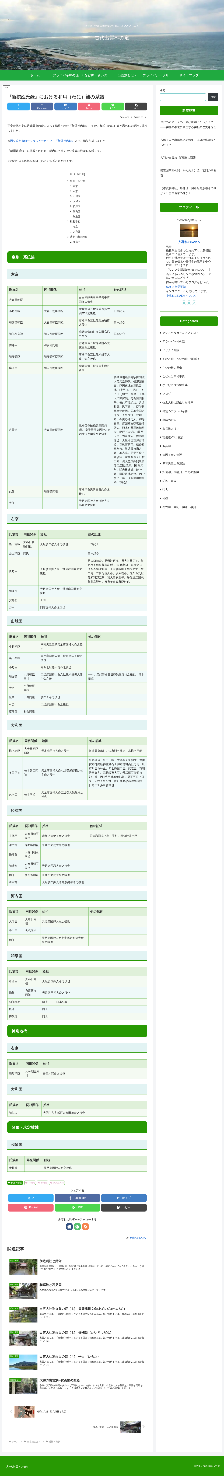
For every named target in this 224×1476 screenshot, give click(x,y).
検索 (162, 90)
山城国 (76, 196)
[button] (136, 106)
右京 (75, 191)
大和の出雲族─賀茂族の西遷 (178, 157)
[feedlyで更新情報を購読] (77, 1226)
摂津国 (76, 206)
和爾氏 (32, 1182)
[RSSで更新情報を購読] (85, 1226)
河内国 (76, 211)
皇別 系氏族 (77, 181)
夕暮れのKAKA (189, 242)
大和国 (76, 201)
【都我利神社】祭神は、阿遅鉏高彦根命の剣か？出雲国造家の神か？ (188, 191)
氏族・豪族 (16, 1182)
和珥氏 (44, 1182)
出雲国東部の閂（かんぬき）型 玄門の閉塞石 (188, 173)
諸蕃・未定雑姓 (78, 236)
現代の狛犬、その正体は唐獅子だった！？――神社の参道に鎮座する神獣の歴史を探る (188, 125)
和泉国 (76, 216)
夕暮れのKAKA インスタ (181, 295)
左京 (75, 186)
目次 (72, 174)
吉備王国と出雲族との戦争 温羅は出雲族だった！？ (188, 142)
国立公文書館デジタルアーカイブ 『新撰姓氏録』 (42, 140)
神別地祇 (75, 221)
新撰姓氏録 (58, 1182)
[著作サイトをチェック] (69, 1226)
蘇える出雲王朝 (176, 286)
